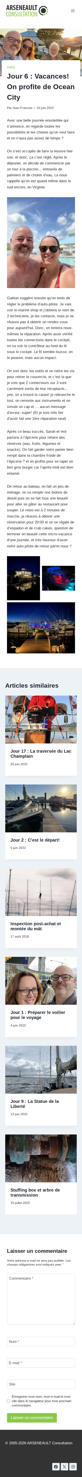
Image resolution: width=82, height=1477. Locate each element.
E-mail (15, 1363)
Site (12, 1384)
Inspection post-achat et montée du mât (35, 926)
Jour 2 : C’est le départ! (35, 840)
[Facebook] (56, 1466)
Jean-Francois (22, 108)
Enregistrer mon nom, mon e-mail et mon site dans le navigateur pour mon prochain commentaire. (41, 1401)
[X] (64, 1466)
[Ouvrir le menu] (73, 10)
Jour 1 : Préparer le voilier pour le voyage (37, 1015)
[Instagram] (73, 1466)
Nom (14, 1342)
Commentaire (21, 1278)
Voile (11, 67)
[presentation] (41, 719)
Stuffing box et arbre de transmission (35, 1192)
